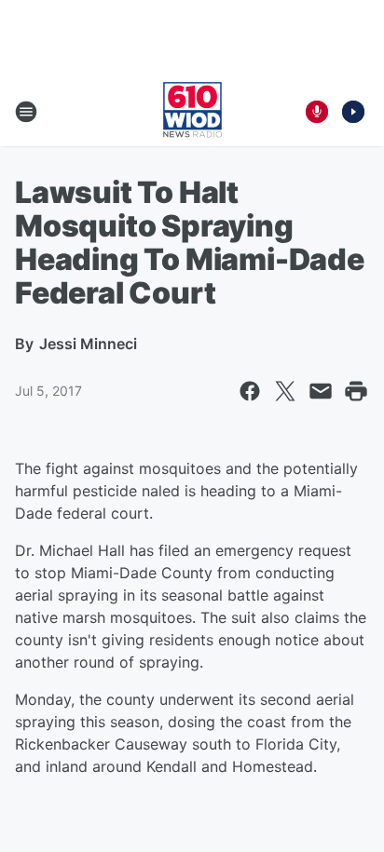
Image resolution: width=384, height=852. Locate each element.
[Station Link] (192, 112)
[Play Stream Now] (353, 112)
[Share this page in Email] (321, 391)
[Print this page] (356, 391)
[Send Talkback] (317, 112)
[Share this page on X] (285, 391)
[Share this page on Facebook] (250, 391)
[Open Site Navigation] (26, 112)
